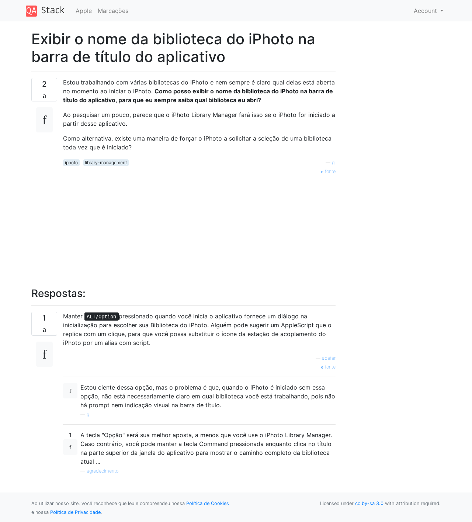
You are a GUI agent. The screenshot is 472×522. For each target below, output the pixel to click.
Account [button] (426, 10)
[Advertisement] (199, 227)
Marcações (113, 10)
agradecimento (102, 471)
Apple (84, 10)
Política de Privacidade (75, 512)
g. (334, 162)
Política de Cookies (207, 503)
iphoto (71, 162)
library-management (106, 162)
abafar (329, 358)
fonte (329, 171)
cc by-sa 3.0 (369, 503)
